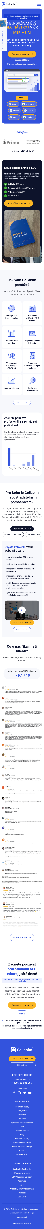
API (22, 1185)
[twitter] (24, 1092)
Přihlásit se (22, 1065)
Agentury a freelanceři (12, 534)
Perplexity (26, 45)
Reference (22, 1115)
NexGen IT (27, 1223)
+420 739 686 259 (22, 1083)
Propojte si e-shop (22, 1173)
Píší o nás (22, 1119)
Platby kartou (22, 1111)
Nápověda (22, 1181)
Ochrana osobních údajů (22, 1146)
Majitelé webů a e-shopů (22, 529)
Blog (22, 1135)
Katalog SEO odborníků (22, 1169)
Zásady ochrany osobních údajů (22, 1213)
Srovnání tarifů (22, 1154)
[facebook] (14, 1092)
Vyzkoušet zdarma (20, 54)
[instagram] (19, 1092)
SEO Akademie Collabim (22, 1177)
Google (33, 40)
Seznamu (22, 42)
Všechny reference (22, 937)
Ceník (22, 1014)
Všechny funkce (22, 402)
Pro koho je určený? (22, 60)
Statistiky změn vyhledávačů (22, 1189)
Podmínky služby (22, 1107)
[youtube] (30, 1092)
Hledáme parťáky (22, 1138)
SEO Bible (22, 1197)
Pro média (22, 1193)
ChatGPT (32, 42)
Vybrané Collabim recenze (22, 1123)
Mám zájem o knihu (17, 203)
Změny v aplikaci (22, 1131)
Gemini (15, 45)
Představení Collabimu (22, 1142)
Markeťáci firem (33, 534)
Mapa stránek (22, 1217)
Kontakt (22, 1150)
